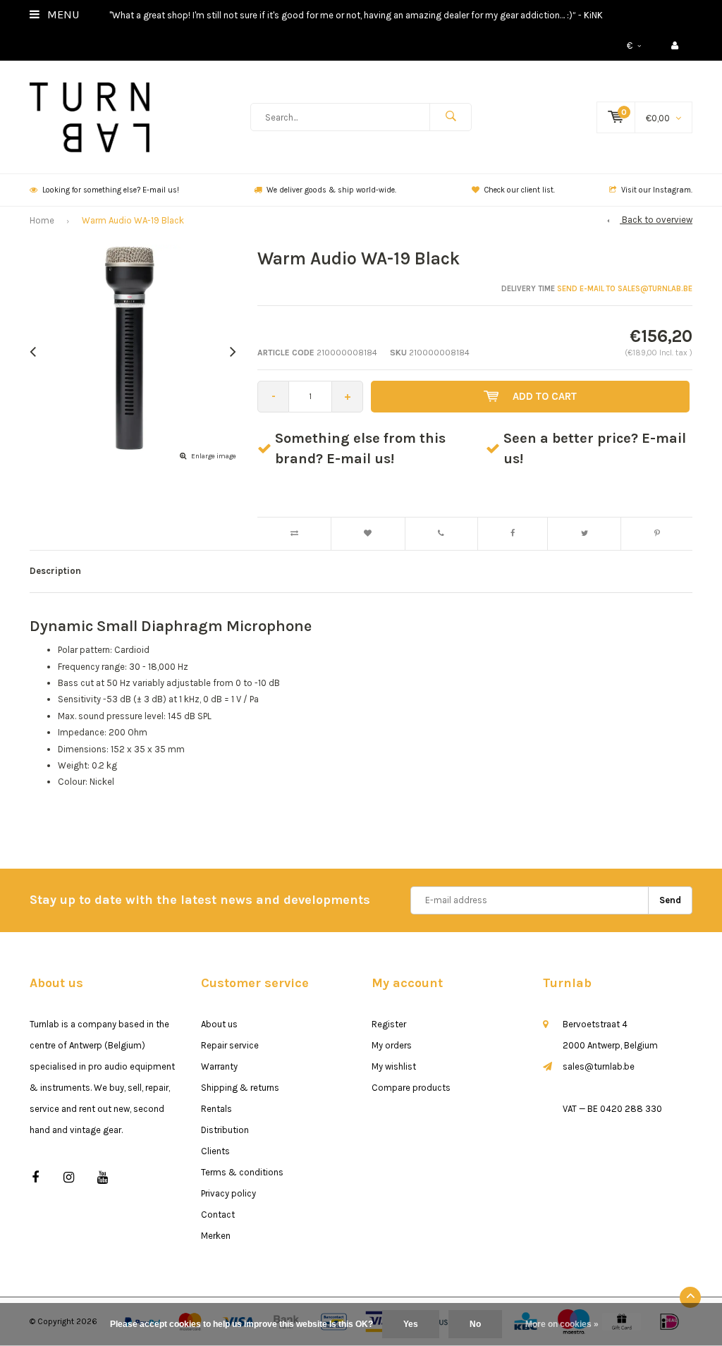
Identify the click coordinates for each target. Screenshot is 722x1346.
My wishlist (394, 1066)
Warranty (219, 1066)
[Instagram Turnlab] (69, 1178)
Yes (410, 1324)
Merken (216, 1235)
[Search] (450, 117)
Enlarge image (213, 456)
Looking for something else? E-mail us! (110, 190)
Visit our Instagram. (656, 190)
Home (42, 220)
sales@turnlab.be (599, 1066)
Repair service (230, 1045)
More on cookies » (562, 1324)
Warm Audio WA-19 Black (133, 220)
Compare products (411, 1087)
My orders (392, 1045)
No (475, 1324)
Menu (61, 14)
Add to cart (545, 396)
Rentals (216, 1108)
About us (219, 1024)
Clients (215, 1151)
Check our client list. (519, 190)
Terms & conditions (242, 1172)
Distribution (225, 1130)
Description (55, 570)
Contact (218, 1214)
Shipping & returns (240, 1087)
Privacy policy (228, 1193)
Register (389, 1024)
